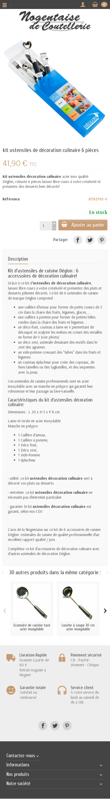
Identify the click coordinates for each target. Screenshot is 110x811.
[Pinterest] (101, 239)
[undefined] (55, 89)
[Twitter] (89, 239)
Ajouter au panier (87, 225)
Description (18, 259)
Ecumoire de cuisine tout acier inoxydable (32, 627)
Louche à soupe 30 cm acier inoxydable (78, 627)
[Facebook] (77, 239)
